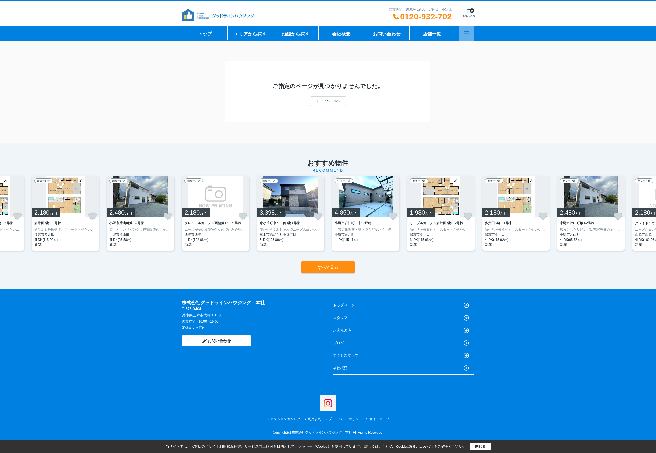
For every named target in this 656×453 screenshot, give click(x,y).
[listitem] (215, 213)
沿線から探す (296, 33)
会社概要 (341, 33)
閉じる (480, 446)
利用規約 (314, 419)
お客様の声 (342, 330)
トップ (205, 33)
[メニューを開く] (466, 33)
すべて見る (328, 267)
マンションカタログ (285, 419)
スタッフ (340, 318)
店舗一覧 (432, 33)
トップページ (344, 305)
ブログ (338, 343)
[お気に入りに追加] (17, 216)
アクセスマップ (345, 355)
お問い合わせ (387, 33)
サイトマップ (379, 419)
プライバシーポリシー (345, 419)
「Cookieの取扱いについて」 (413, 446)
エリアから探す (250, 33)
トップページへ (328, 101)
